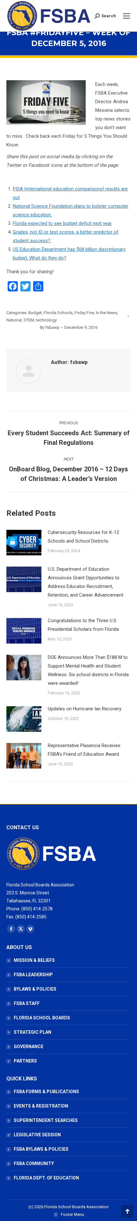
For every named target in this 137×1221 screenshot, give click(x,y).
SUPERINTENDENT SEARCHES (46, 1120)
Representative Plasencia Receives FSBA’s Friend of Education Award (84, 750)
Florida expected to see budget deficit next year (62, 223)
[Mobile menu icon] (126, 16)
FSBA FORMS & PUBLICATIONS (46, 1091)
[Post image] (23, 542)
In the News (106, 312)
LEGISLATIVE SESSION (37, 1134)
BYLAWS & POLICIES (35, 989)
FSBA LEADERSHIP (33, 974)
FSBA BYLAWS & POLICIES (41, 1149)
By (50, 327)
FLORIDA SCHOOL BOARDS (42, 1017)
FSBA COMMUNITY (34, 1163)
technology (46, 320)
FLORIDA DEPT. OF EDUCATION (46, 1177)
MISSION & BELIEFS (34, 960)
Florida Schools (58, 312)
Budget (35, 312)
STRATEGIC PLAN (32, 1032)
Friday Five (84, 312)
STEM (29, 320)
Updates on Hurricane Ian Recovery (84, 709)
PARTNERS (25, 1060)
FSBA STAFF (27, 1003)
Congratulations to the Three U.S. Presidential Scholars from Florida (83, 625)
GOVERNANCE (28, 1046)
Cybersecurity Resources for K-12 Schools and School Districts (83, 536)
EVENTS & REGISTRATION (41, 1106)
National (14, 320)
